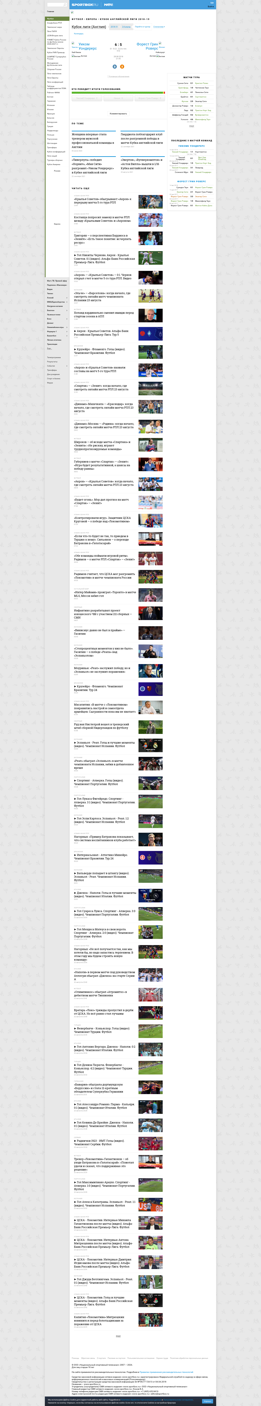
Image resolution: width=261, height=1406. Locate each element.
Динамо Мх (50, 184)
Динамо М (57, 184)
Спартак (57, 208)
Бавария (65, 229)
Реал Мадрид (50, 261)
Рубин (50, 208)
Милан (50, 253)
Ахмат (57, 176)
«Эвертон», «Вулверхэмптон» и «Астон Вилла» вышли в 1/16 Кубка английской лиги (141, 164)
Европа (91, 19)
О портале (101, 1358)
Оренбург (50, 200)
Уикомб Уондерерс (191, 146)
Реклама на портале (116, 1358)
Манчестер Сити (57, 245)
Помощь (75, 1358)
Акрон (50, 176)
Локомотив (65, 192)
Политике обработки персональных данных (141, 1400)
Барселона (50, 237)
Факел (65, 208)
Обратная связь (88, 1358)
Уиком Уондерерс (88, 46)
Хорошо (207, 1401)
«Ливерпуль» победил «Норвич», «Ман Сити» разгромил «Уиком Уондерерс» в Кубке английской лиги (93, 166)
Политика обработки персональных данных (189, 1358)
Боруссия (57, 237)
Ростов (57, 200)
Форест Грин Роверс (147, 46)
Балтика (65, 176)
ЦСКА (57, 217)
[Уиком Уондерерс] (75, 45)
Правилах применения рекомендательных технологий (166, 1372)
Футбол (50, 19)
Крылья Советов (57, 192)
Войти (211, 6)
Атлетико (57, 229)
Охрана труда (162, 1358)
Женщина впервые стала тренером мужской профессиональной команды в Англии (93, 140)
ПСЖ (65, 253)
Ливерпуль (50, 245)
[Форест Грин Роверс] (162, 45)
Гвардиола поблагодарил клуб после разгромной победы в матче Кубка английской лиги (142, 138)
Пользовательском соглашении (178, 1400)
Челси (65, 261)
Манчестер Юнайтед (65, 245)
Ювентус (57, 270)
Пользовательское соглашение (140, 1358)
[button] (89, 27)
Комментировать (118, 113)
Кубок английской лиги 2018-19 (125, 19)
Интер (65, 237)
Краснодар (50, 192)
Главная (50, 11)
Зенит (65, 184)
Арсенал (50, 229)
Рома (57, 261)
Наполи (57, 253)
